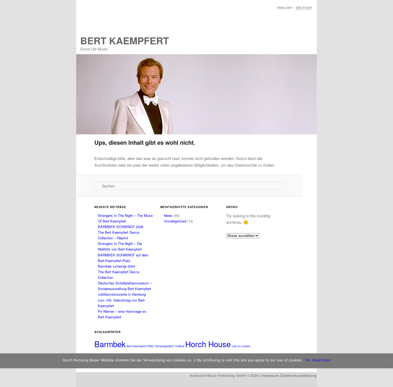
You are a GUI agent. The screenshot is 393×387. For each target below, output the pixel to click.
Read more (321, 360)
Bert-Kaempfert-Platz (140, 346)
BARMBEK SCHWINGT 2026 (120, 226)
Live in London (241, 346)
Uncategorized (175, 221)
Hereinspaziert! (164, 346)
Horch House (208, 343)
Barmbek (110, 343)
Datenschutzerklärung (299, 375)
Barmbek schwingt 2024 (116, 266)
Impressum (270, 375)
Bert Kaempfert (124, 40)
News (168, 215)
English (284, 7)
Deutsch (304, 7)
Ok (307, 360)
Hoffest (179, 346)
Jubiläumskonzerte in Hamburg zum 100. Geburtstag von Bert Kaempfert (122, 300)
